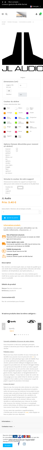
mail (26, 412)
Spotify (11, 328)
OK (9, 91)
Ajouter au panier (12, 218)
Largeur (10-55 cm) (10, 86)
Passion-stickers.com (14, 288)
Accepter (8, 445)
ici (33, 357)
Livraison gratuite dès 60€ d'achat (14, 4)
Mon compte (13, 2)
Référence (5, 290)
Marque (4, 288)
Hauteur (8, 94)
